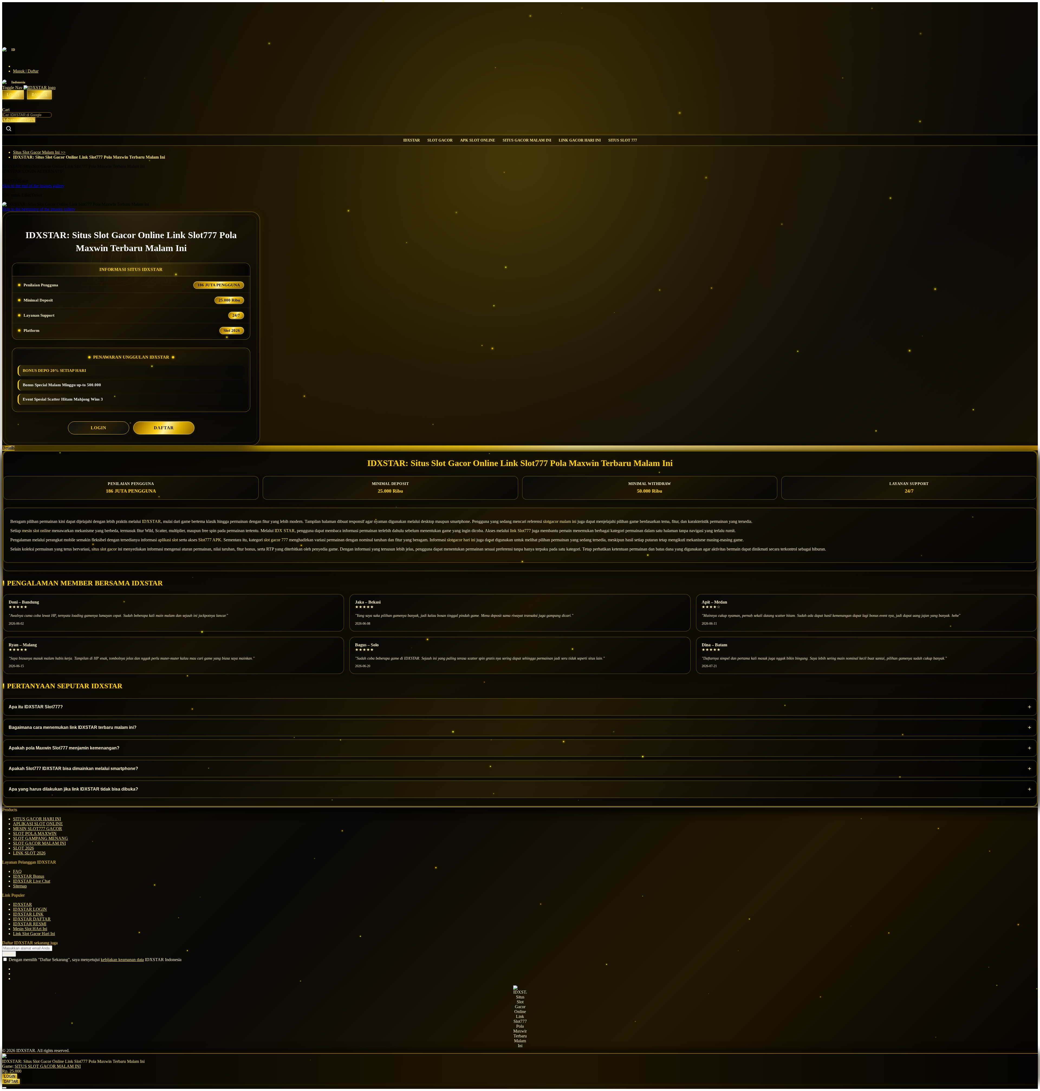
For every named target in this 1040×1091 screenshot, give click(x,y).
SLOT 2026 (23, 848)
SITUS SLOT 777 (622, 140)
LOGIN (98, 427)
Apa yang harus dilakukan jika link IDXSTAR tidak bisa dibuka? (520, 789)
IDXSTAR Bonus (28, 876)
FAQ (17, 871)
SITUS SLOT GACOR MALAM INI (48, 1066)
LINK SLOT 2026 (29, 853)
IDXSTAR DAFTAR (32, 919)
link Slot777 (520, 530)
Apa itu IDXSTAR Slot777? (520, 706)
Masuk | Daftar (25, 71)
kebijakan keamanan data (122, 959)
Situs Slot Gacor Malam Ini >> (39, 152)
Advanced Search (18, 119)
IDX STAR (285, 530)
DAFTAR (164, 427)
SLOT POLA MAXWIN (35, 833)
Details (8, 447)
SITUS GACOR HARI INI (37, 819)
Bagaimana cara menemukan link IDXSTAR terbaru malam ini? (520, 727)
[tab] (520, 447)
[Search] (8, 128)
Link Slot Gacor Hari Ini (34, 933)
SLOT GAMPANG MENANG (40, 838)
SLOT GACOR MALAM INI (39, 843)
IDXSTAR (411, 140)
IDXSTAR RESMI (29, 924)
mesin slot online (36, 530)
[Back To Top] (4, 1088)
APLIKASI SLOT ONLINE (38, 823)
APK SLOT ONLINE (477, 140)
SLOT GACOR (440, 140)
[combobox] (27, 114)
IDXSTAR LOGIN (30, 909)
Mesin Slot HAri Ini (30, 928)
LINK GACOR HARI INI (580, 140)
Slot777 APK (209, 540)
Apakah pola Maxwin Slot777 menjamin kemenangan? (520, 748)
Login (13, 95)
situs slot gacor (104, 549)
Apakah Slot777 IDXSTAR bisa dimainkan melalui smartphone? (520, 768)
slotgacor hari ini (461, 540)
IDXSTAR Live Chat (31, 881)
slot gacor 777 (276, 540)
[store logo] (40, 87)
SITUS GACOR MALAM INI (527, 140)
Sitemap (20, 886)
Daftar (39, 95)
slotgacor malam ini (559, 521)
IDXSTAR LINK (28, 914)
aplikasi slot (168, 540)
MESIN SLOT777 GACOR (37, 828)
